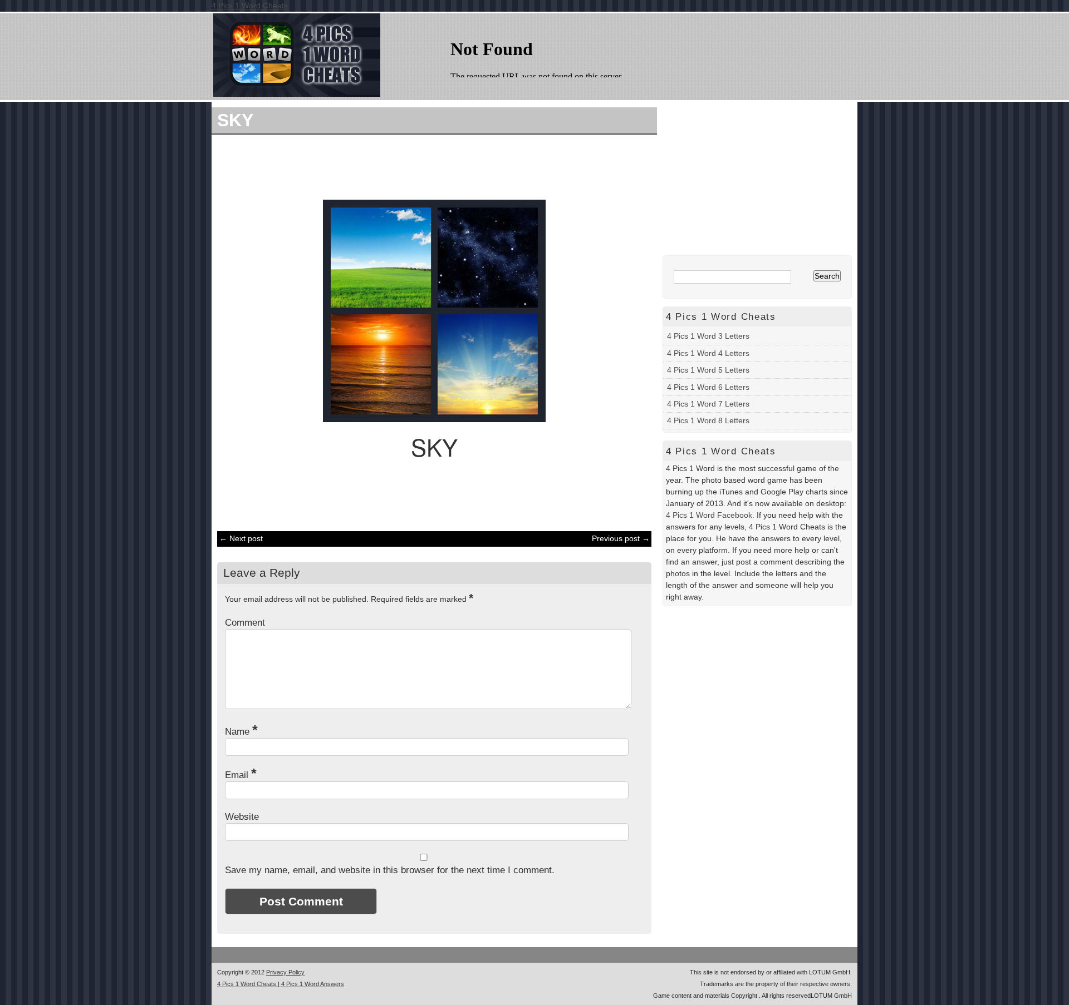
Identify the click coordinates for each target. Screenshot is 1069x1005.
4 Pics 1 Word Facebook (709, 515)
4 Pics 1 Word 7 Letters (708, 403)
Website (242, 816)
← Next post (241, 538)
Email (241, 775)
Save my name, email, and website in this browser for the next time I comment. (390, 870)
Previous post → (621, 538)
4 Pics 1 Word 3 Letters (708, 335)
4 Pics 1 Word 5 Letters (708, 369)
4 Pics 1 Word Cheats (250, 5)
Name (241, 731)
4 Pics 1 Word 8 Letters (708, 420)
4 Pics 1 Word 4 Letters (708, 353)
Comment (245, 622)
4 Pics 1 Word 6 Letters (708, 387)
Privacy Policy (285, 972)
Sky (235, 120)
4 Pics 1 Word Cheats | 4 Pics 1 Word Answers (280, 984)
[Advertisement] (428, 166)
